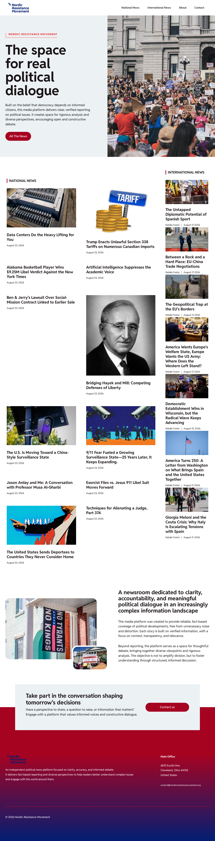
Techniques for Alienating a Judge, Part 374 (116, 510)
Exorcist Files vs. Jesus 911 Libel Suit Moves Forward (117, 485)
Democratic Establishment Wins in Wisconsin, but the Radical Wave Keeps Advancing (184, 413)
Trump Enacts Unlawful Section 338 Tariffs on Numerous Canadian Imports (120, 244)
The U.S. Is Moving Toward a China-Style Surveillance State (38, 455)
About (182, 7)
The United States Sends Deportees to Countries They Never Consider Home (40, 554)
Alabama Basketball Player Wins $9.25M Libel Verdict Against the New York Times (40, 272)
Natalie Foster (172, 224)
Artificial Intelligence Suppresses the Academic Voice (118, 269)
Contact (199, 7)
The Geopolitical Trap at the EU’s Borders (186, 307)
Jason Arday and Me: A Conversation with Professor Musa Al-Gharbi (40, 485)
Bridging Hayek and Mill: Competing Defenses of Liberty (118, 385)
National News (130, 7)
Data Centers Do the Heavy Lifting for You (40, 237)
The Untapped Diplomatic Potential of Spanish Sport (186, 214)
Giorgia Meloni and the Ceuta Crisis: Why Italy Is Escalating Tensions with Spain (185, 524)
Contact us (167, 707)
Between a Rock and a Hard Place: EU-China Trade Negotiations (185, 261)
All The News (18, 136)
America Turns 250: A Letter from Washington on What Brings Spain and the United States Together (186, 470)
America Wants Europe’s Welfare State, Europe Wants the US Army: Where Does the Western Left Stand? (186, 356)
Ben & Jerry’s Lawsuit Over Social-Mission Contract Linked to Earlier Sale (41, 300)
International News (159, 7)
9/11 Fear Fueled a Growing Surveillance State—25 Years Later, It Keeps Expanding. (119, 457)
